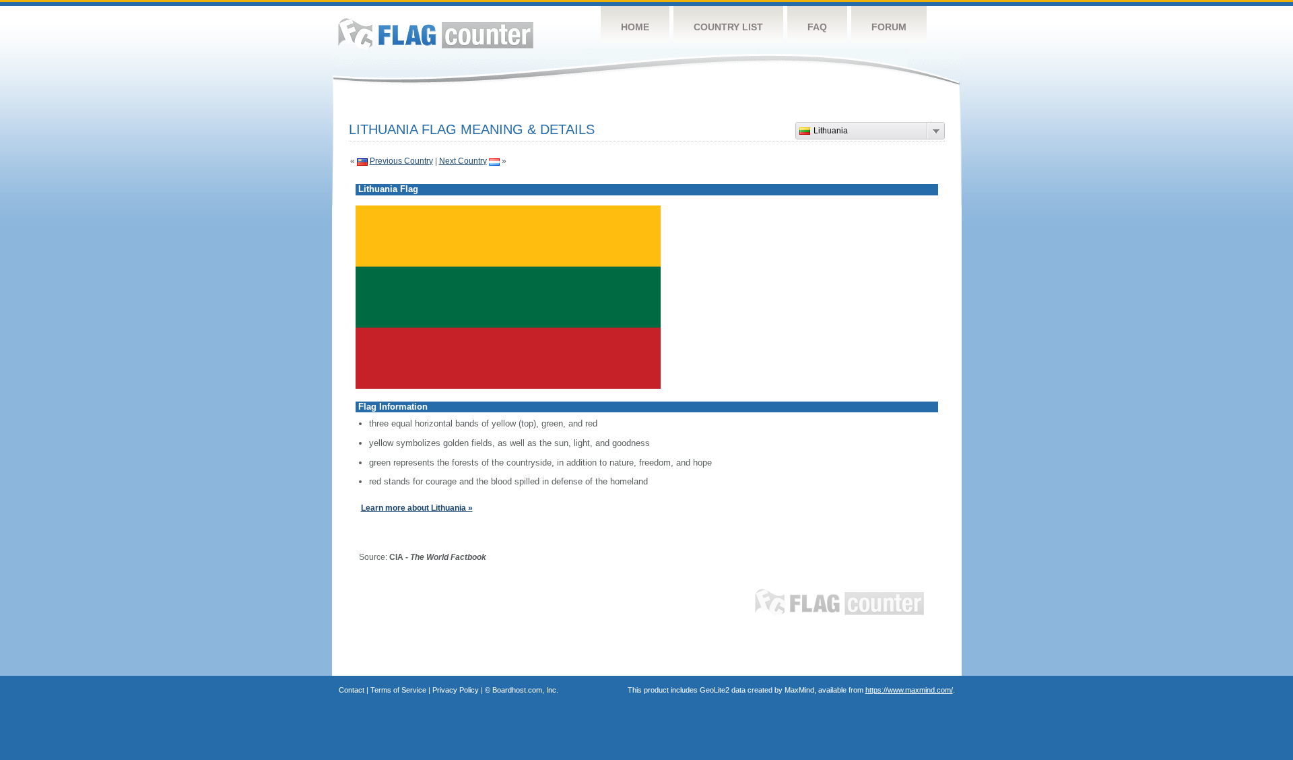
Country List (728, 27)
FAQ (817, 27)
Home (635, 27)
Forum (888, 27)
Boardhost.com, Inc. (525, 690)
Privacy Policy (455, 690)
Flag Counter (435, 33)
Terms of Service (398, 690)
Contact (351, 690)
